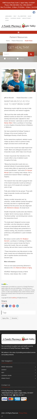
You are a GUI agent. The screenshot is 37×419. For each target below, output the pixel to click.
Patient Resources (17, 41)
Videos (22, 58)
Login (7, 20)
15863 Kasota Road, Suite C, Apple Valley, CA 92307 (18, 3)
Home (8, 41)
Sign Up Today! (26, 18)
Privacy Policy (5, 378)
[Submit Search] (31, 54)
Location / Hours (15, 18)
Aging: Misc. (5, 318)
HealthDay (14, 298)
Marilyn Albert (8, 123)
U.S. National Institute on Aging (22, 268)
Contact (3, 369)
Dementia (14, 318)
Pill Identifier (22, 16)
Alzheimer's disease (13, 208)
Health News (11, 58)
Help (14, 16)
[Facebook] (34, 12)
